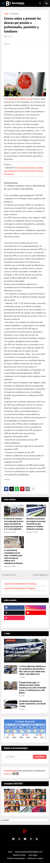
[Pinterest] (22, 489)
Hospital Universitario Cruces (19, 99)
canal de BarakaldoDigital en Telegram (19, 588)
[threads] (35, 623)
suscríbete (39, 757)
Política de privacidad (16, 858)
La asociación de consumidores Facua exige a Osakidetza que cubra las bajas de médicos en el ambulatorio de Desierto (13, 556)
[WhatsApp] (17, 489)
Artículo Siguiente (40, 575)
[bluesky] (35, 618)
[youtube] (35, 612)
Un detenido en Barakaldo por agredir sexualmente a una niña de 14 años (32, 704)
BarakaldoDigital (11, 771)
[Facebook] (6, 489)
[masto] (14, 623)
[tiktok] (14, 618)
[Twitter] (11, 489)
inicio (10, 852)
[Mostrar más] (33, 489)
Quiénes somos (19, 855)
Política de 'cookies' (35, 858)
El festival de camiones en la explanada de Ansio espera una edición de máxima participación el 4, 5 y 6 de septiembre (13, 524)
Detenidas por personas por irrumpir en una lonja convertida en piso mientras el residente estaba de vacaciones (35, 524)
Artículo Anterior (9, 575)
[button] (3, 3)
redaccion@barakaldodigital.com (28, 852)
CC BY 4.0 (8, 774)
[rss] (37, 839)
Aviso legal (32, 855)
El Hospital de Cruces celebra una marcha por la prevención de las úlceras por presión (23, 171)
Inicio (6, 14)
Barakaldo (14, 14)
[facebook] (14, 607)
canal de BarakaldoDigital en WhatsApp (20, 584)
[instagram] (35, 607)
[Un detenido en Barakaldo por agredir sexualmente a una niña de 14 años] (10, 704)
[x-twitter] (14, 612)
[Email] (27, 489)
